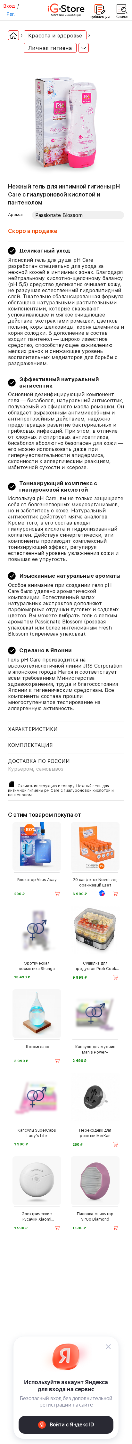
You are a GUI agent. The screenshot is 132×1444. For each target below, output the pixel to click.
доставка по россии (39, 765)
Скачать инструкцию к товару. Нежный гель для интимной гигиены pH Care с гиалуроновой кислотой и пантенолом (61, 790)
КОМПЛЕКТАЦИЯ (30, 745)
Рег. (10, 14)
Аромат (16, 214)
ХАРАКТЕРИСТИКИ (33, 729)
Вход (9, 6)
